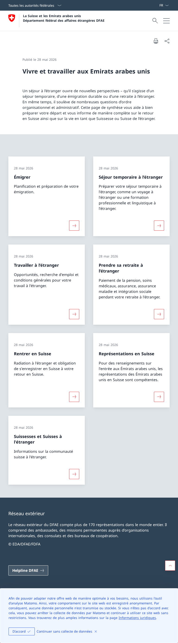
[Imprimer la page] (155, 41)
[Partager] (166, 41)
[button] (170, 565)
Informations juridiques (137, 617)
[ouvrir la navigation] (166, 20)
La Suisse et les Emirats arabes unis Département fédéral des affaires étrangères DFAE (64, 18)
